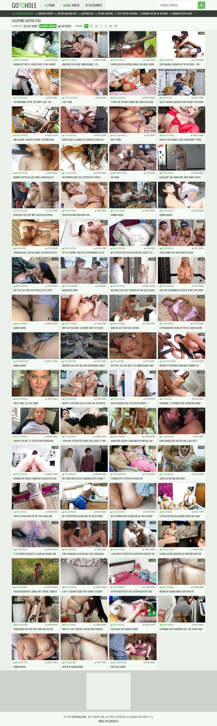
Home (51, 5)
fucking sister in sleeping (154, 13)
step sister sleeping (127, 13)
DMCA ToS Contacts (108, 721)
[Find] (201, 5)
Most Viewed (49, 26)
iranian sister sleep (182, 13)
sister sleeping (105, 13)
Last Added (32, 26)
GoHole (24, 5)
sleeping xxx (86, 13)
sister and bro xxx (67, 13)
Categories (95, 5)
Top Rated (65, 26)
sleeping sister (45, 13)
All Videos (73, 5)
